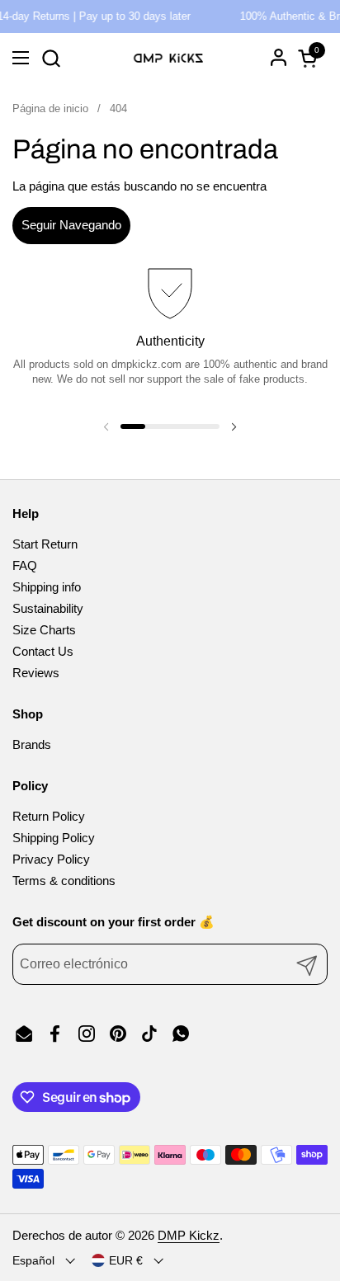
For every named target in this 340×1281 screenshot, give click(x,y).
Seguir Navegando (71, 225)
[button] (50, 58)
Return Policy (48, 816)
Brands (31, 744)
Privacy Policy (51, 859)
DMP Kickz (189, 1235)
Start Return (45, 544)
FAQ (24, 565)
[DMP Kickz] (168, 57)
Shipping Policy (53, 838)
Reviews (35, 673)
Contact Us (42, 651)
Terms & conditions (64, 881)
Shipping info (46, 587)
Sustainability (47, 608)
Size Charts (44, 630)
